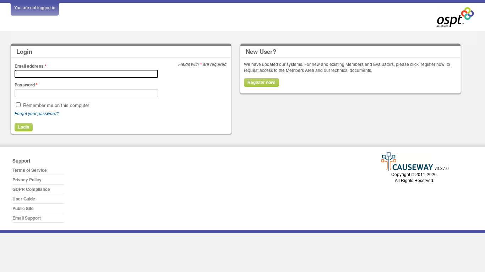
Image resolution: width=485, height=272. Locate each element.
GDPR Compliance (31, 189)
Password (26, 84)
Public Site (23, 208)
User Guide (23, 199)
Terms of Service (29, 170)
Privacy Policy (27, 179)
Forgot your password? (37, 113)
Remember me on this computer (56, 105)
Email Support (26, 218)
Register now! (261, 82)
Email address (31, 66)
